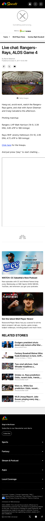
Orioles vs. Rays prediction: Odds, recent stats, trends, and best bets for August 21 (28, 376)
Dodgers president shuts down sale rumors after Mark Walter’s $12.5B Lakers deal (28, 343)
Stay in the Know (8, 424)
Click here (6, 145)
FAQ (31, 494)
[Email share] (15, 66)
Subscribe (6, 433)
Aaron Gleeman (9, 59)
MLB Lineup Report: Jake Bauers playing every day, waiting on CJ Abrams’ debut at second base (28, 397)
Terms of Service (33, 498)
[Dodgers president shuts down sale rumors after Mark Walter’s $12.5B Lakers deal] (7, 344)
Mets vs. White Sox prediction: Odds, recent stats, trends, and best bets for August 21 (28, 386)
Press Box (18, 496)
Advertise (5, 494)
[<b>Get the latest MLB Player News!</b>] (22, 304)
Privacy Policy (37, 496)
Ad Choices (27, 496)
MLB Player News (19, 37)
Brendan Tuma (20, 401)
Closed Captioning (22, 494)
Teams (5, 37)
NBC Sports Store (8, 496)
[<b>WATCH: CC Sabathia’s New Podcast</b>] (22, 263)
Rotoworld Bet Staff (21, 380)
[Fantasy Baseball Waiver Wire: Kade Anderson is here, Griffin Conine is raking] (7, 355)
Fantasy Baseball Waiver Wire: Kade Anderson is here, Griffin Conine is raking (29, 354)
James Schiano (20, 358)
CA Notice (23, 498)
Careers (12, 494)
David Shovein (20, 369)
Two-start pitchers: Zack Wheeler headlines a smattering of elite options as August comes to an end (28, 365)
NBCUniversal (15, 502)
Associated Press (21, 347)
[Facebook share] (4, 66)
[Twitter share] (9, 66)
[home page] (10, 4)
